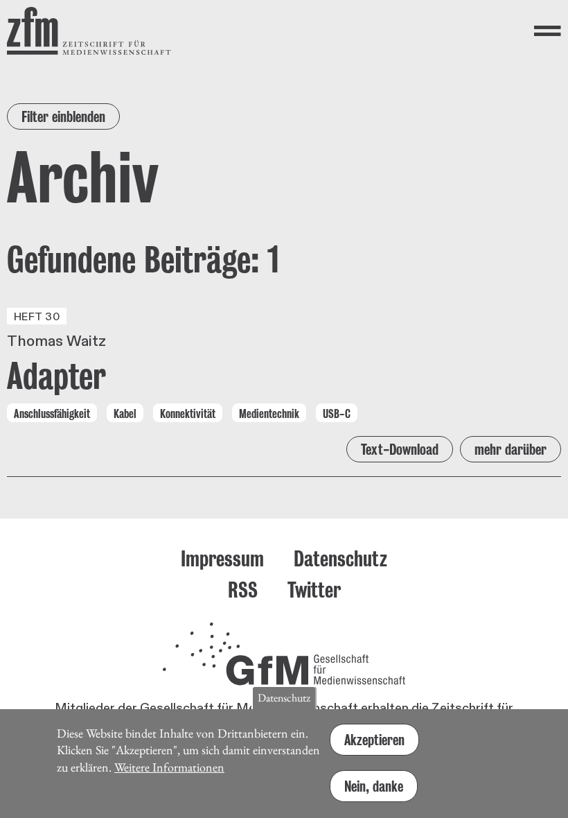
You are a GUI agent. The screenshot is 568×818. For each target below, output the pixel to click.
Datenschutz (340, 558)
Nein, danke (373, 786)
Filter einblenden (63, 116)
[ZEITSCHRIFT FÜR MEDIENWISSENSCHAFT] (89, 31)
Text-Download (399, 449)
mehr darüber (510, 449)
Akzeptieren (374, 739)
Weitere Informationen (169, 767)
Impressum (222, 558)
